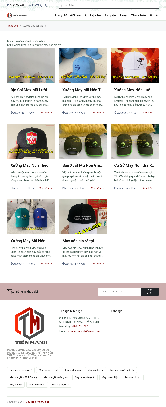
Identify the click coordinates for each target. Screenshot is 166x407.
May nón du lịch (133, 377)
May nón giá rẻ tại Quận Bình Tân (78, 243)
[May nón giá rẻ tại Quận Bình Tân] (83, 233)
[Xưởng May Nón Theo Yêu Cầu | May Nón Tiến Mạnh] (31, 158)
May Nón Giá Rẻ (95, 370)
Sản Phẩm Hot (93, 15)
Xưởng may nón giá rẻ (21, 370)
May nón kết (16, 384)
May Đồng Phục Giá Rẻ (37, 402)
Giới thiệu (75, 15)
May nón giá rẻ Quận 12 (122, 370)
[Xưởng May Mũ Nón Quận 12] (31, 233)
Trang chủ (61, 15)
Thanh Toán (138, 15)
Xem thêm (44, 112)
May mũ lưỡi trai (60, 384)
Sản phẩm (111, 15)
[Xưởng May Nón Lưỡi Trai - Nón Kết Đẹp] (135, 82)
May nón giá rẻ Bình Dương (23, 377)
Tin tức (124, 15)
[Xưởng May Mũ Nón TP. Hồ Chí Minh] (83, 82)
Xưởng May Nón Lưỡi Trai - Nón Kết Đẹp (133, 92)
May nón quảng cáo (85, 377)
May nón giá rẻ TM (48, 370)
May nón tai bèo (37, 384)
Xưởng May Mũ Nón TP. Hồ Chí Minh (83, 92)
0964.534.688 (17, 5)
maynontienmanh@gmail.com (83, 331)
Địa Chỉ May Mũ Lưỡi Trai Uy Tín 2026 (29, 92)
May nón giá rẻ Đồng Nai (56, 377)
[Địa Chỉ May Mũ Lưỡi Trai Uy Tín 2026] (31, 82)
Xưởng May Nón (73, 370)
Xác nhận (150, 292)
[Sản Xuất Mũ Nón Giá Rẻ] (83, 158)
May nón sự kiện (110, 377)
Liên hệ (153, 15)
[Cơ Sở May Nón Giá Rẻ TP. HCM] (135, 158)
